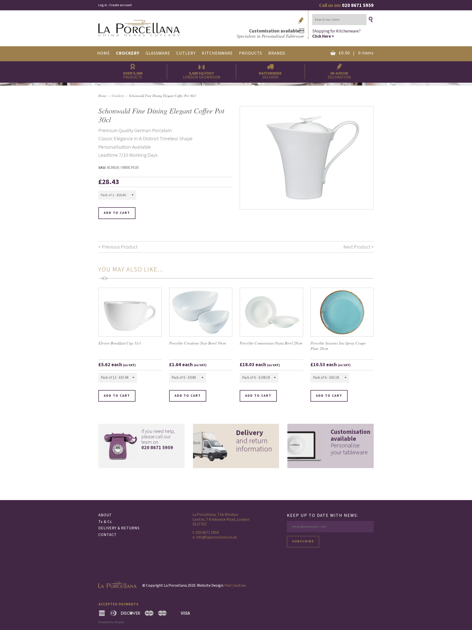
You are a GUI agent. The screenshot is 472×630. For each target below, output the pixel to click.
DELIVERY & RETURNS (119, 528)
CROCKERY (127, 53)
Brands (276, 53)
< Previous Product (117, 247)
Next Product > (358, 247)
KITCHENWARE (217, 53)
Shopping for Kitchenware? (336, 33)
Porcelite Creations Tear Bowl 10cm (197, 343)
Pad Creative (234, 585)
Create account (120, 5)
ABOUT (105, 515)
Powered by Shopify (111, 622)
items (356, 53)
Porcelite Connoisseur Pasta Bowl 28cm (271, 343)
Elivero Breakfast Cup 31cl (119, 343)
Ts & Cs (105, 521)
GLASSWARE (158, 53)
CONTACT (107, 534)
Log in (102, 5)
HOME (103, 53)
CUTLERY (186, 53)
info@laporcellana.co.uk (216, 537)
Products (250, 53)
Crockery (118, 95)
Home (102, 95)
